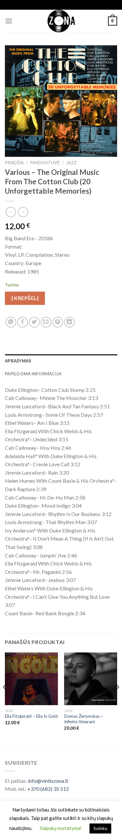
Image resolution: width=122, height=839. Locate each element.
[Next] (117, 700)
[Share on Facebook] (22, 322)
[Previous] (4, 700)
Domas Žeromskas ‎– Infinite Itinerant (83, 719)
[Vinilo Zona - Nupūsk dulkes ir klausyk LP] (61, 21)
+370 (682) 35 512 (48, 789)
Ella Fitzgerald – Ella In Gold (31, 716)
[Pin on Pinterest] (57, 322)
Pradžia (14, 162)
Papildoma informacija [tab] (33, 373)
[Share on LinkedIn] (69, 322)
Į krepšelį (24, 298)
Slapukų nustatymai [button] (60, 828)
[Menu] (9, 21)
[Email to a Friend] (46, 322)
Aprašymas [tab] (18, 360)
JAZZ (71, 162)
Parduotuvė (45, 162)
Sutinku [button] (100, 828)
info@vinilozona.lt (48, 781)
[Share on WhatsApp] (11, 322)
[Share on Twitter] (34, 322)
